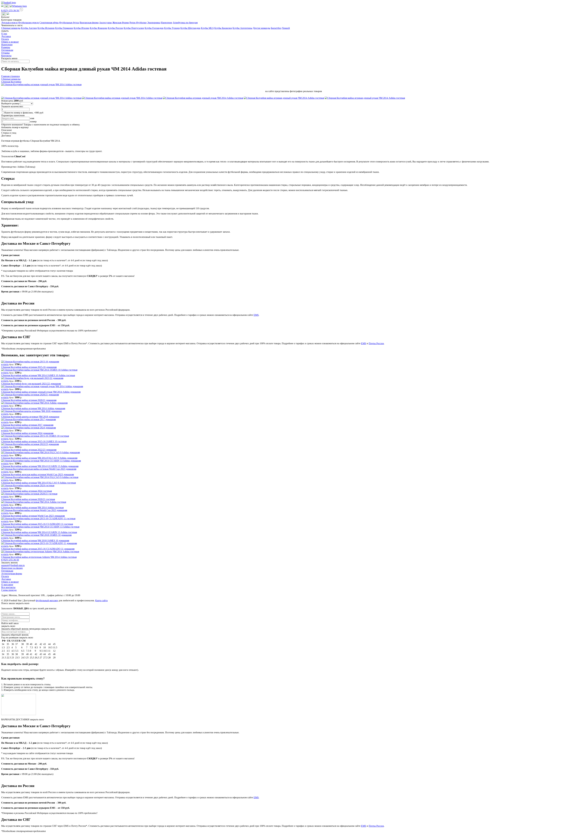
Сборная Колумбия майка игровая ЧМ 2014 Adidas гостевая (32, 507)
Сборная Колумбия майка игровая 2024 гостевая (26, 491)
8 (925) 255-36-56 (10, 560)
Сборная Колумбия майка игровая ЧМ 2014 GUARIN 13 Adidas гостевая (39, 532)
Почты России (376, 343)
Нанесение (166, 22)
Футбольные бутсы (69, 22)
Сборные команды (10, 28)
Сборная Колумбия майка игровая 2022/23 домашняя (28, 449)
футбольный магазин (47, 600)
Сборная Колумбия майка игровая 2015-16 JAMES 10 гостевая (33, 441)
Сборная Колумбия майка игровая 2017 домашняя (27, 425)
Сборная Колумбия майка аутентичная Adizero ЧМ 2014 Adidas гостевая (39, 557)
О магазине (7, 584)
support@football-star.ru (13, 565)
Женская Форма (120, 22)
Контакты (6, 55)
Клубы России (115, 28)
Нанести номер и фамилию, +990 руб (23, 112)
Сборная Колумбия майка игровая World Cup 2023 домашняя (33, 515)
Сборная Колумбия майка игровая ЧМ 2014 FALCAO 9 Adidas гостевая (38, 482)
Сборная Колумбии (11, 81)
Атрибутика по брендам (185, 22)
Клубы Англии (29, 28)
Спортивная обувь (49, 22)
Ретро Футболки (138, 22)
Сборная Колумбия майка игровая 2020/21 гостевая (28, 499)
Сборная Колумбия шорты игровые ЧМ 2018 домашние (30, 416)
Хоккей (286, 28)
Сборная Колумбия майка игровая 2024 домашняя (27, 433)
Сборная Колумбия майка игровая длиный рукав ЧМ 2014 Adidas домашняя (41, 392)
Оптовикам (7, 50)
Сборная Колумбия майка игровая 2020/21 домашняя (28, 400)
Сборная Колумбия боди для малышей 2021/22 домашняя (31, 383)
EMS (256, 315)
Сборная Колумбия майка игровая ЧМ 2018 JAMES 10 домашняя (35, 540)
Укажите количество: (12, 106)
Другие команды (261, 28)
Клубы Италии (81, 28)
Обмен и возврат (10, 42)
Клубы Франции (98, 28)
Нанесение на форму (12, 568)
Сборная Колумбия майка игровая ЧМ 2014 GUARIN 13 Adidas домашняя (39, 466)
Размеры (5, 47)
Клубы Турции (172, 28)
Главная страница (10, 76)
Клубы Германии (64, 28)
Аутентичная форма (11, 573)
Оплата (5, 39)
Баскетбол (276, 28)
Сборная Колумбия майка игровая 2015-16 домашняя (29, 367)
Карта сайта (101, 600)
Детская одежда (9, 22)
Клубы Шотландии (190, 28)
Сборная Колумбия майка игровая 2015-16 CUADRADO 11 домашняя (37, 548)
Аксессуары (105, 22)
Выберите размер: (10, 103)
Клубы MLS (207, 28)
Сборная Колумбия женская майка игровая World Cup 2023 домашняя (37, 474)
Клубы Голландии (154, 28)
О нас (4, 33)
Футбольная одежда (28, 22)
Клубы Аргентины (242, 28)
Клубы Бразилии (223, 28)
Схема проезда (9, 590)
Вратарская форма (89, 22)
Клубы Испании (46, 28)
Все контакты (8, 587)
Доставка (6, 36)
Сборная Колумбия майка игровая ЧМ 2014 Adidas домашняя (33, 408)
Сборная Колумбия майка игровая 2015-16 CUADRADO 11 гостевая (37, 524)
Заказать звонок (9, 562)
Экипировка (153, 22)
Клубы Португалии (134, 28)
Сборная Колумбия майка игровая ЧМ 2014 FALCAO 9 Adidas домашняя (39, 458)
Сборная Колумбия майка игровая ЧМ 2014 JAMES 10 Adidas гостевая (38, 375)
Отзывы (5, 53)
